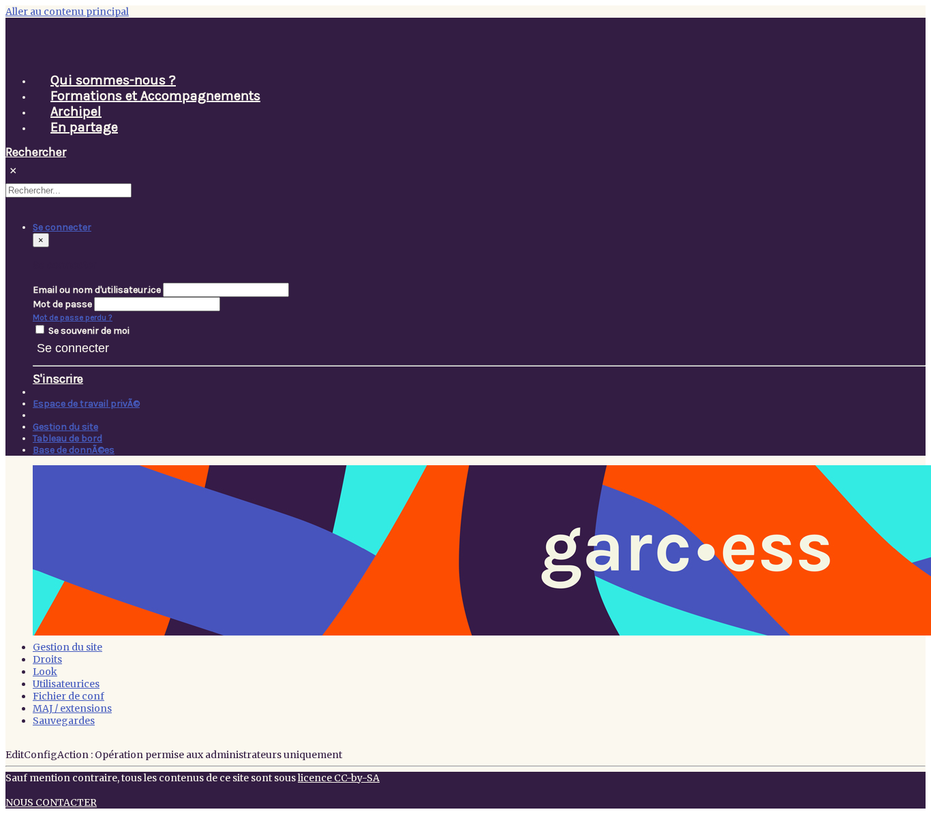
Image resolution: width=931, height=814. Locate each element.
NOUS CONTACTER (51, 802)
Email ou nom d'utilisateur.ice (97, 290)
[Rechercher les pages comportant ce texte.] (138, 193)
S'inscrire (58, 378)
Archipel (76, 111)
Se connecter (73, 348)
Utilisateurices (66, 684)
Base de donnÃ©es (74, 450)
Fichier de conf (68, 696)
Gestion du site (65, 427)
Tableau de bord (67, 438)
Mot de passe (62, 304)
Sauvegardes (64, 721)
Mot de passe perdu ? (72, 317)
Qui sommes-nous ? (113, 80)
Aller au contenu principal (67, 11)
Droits (47, 659)
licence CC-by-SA (339, 778)
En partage (84, 127)
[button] (62, 227)
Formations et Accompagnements (155, 96)
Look (45, 672)
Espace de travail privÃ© (86, 403)
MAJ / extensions (72, 708)
